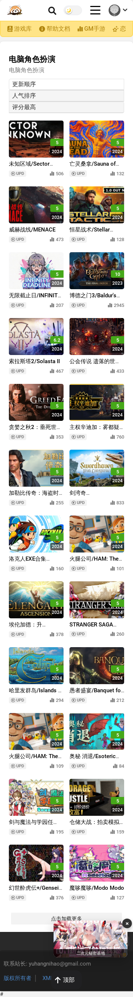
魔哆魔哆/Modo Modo (96, 888)
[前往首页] (15, 10)
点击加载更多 (66, 919)
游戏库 (23, 28)
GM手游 (94, 28)
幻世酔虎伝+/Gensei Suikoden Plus (34, 891)
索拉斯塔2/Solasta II (34, 361)
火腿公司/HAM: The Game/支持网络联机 (94, 562)
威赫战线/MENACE (32, 229)
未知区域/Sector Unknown (29, 167)
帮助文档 (58, 28)
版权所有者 (17, 978)
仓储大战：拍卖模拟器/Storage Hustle (94, 825)
